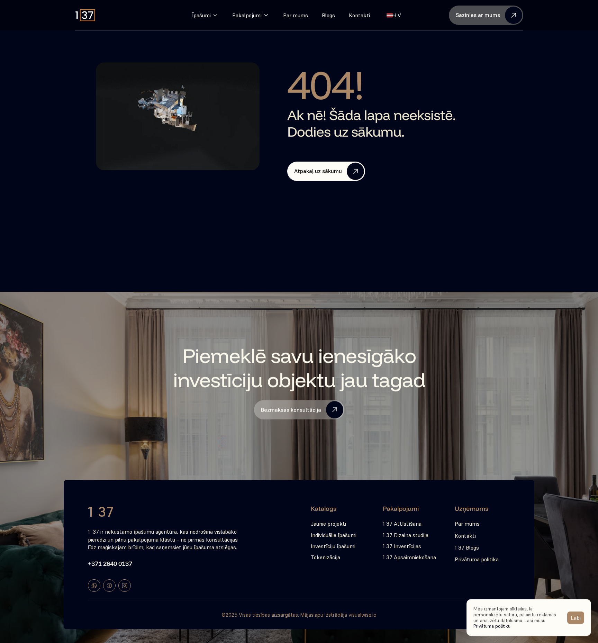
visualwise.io (362, 615)
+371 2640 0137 (110, 564)
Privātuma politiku (491, 626)
